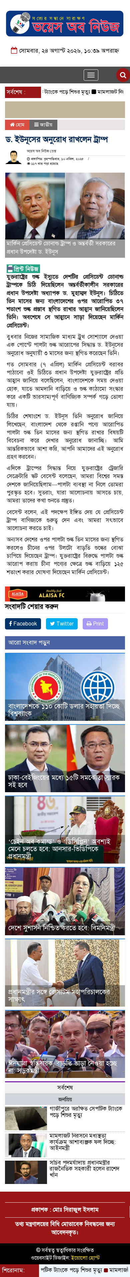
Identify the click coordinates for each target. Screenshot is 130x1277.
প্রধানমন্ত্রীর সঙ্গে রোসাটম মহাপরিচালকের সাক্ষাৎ (59, 996)
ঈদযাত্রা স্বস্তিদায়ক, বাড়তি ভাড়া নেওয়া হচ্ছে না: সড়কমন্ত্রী (62, 1067)
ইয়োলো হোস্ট (85, 1258)
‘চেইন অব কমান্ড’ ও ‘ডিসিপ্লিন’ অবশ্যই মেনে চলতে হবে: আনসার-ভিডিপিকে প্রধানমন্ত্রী (59, 849)
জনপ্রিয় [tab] (65, 1099)
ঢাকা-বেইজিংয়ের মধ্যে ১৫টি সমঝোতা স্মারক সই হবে (64, 781)
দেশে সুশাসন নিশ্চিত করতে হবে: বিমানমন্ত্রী (61, 928)
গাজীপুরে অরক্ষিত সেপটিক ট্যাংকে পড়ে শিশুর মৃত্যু (86, 1112)
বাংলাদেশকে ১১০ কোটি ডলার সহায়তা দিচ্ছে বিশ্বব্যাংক (64, 710)
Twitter (64, 623)
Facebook (24, 623)
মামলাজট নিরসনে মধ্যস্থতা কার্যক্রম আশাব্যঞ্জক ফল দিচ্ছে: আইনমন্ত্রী (83, 1142)
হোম (19, 125)
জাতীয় (46, 125)
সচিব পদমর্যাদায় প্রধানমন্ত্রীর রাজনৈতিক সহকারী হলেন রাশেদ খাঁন (84, 1169)
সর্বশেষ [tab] (65, 1087)
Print (98, 623)
